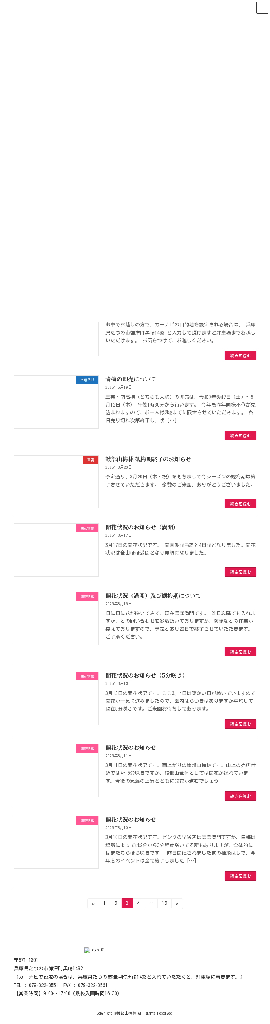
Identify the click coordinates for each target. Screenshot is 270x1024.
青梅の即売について (130, 379)
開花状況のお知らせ (130, 748)
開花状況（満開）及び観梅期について (153, 596)
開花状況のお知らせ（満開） (142, 527)
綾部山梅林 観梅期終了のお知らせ (148, 459)
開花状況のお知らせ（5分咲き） (146, 675)
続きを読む (240, 356)
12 (164, 904)
